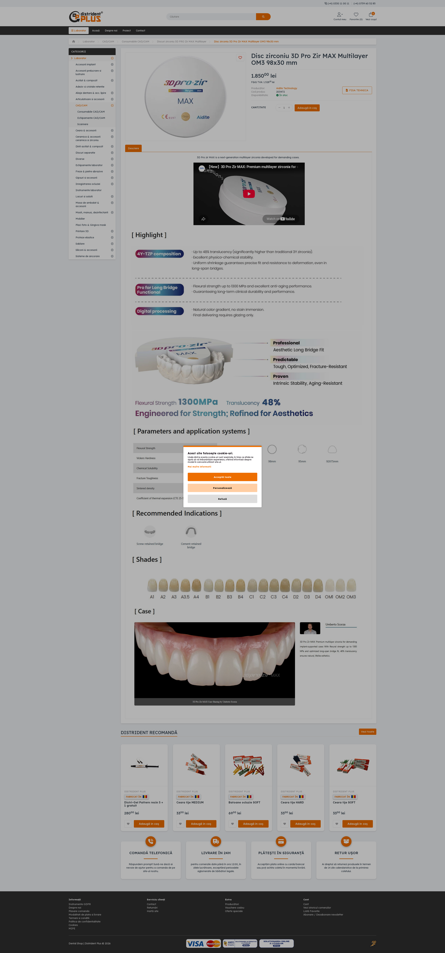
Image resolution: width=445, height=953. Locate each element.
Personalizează (222, 488)
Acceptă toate (222, 477)
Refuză (222, 499)
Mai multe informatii (199, 466)
